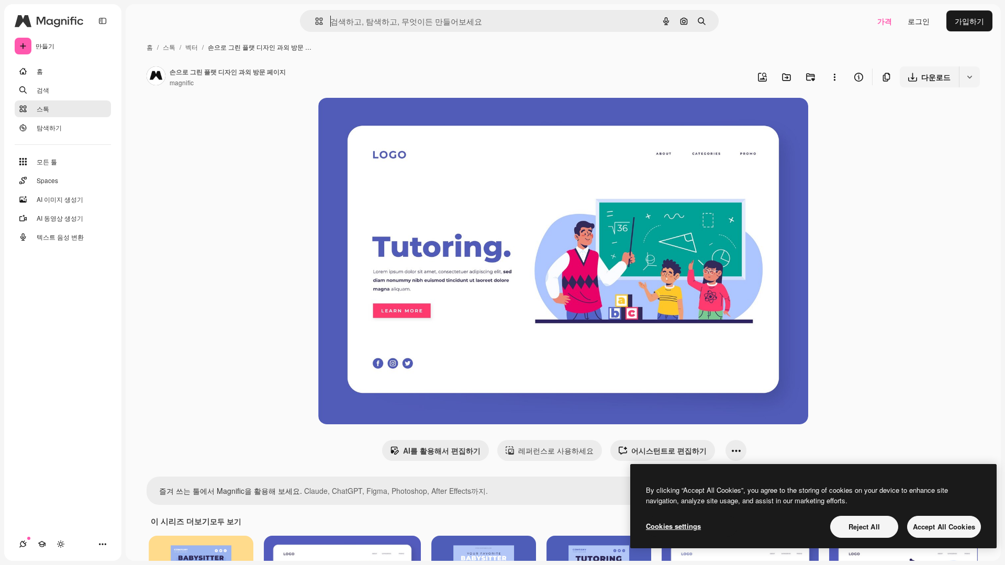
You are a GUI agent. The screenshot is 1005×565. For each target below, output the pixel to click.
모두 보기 (225, 521)
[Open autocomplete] (314, 21)
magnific (182, 82)
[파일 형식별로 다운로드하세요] (969, 76)
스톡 (169, 46)
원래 (378, 117)
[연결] (23, 544)
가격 (884, 21)
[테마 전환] (60, 544)
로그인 (919, 21)
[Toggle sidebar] (102, 21)
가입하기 (969, 21)
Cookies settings (673, 526)
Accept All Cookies (944, 527)
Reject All (864, 527)
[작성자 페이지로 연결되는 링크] (156, 76)
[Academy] (42, 544)
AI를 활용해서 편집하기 (442, 450)
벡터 (191, 46)
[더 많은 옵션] (834, 76)
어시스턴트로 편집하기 (669, 450)
